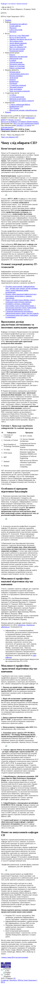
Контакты (13, 980)
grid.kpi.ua (21, 625)
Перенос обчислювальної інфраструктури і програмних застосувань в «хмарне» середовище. (21, 296)
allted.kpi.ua (5, 627)
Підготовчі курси (7, 129)
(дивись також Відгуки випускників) (14, 957)
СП (14, 978)
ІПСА (3, 982)
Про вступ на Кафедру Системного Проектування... (20, 121)
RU (2, 970)
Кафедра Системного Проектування (14, 4)
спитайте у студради (23, 125)
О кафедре (5, 980)
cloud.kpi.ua (30, 625)
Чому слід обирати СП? (9, 137)
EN (2, 974)
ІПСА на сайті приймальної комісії (26, 123)
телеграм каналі (6, 127)
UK (2, 965)
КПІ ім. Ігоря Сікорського (27, 980)
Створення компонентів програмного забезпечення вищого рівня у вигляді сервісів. (22, 312)
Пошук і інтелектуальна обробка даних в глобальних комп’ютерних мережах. (20, 301)
